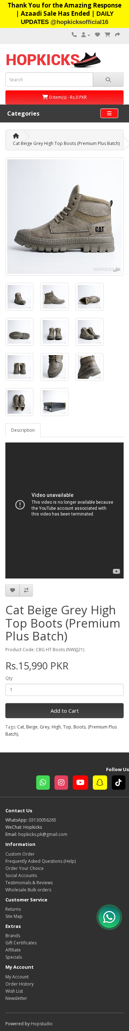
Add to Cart (65, 710)
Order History (19, 984)
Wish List (14, 991)
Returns (13, 909)
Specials (13, 957)
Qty (9, 678)
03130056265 (42, 820)
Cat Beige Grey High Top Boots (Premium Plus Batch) (66, 143)
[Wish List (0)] (97, 35)
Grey (44, 727)
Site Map (14, 916)
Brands (12, 936)
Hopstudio (42, 1024)
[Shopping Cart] (107, 35)
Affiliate (13, 950)
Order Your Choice (24, 868)
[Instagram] (63, 783)
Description (23, 430)
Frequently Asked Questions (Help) (40, 861)
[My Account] (85, 35)
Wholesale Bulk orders (28, 890)
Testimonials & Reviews (29, 883)
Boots (79, 727)
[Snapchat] (102, 783)
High (56, 727)
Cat (20, 727)
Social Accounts (21, 875)
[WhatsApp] (45, 783)
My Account (17, 977)
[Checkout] (117, 35)
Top (67, 727)
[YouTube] (83, 783)
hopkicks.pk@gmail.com (42, 834)
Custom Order (20, 854)
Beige (32, 727)
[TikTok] (120, 783)
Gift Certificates (21, 943)
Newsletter (16, 998)
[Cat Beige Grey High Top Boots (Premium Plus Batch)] (64, 217)
